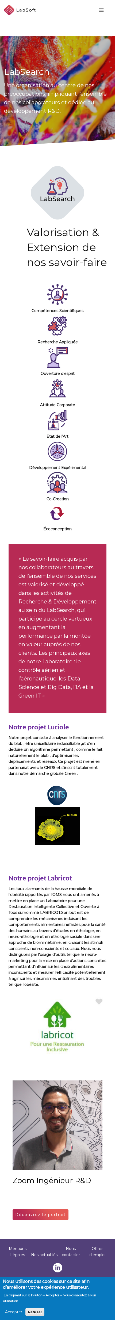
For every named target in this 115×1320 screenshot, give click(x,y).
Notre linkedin (57, 1267)
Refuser (35, 1312)
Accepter (13, 1312)
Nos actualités (44, 1254)
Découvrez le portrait (40, 1214)
